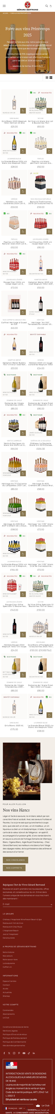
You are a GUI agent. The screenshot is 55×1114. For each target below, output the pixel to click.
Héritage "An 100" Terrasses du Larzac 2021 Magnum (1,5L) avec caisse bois (41, 323)
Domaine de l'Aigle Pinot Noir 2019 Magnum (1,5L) (40, 404)
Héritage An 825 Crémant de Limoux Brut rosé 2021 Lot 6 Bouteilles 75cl (40, 484)
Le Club (6, 1017)
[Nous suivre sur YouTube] (24, 1053)
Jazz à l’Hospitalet (10, 934)
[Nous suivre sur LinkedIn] (33, 1053)
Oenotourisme (9, 938)
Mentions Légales (10, 1031)
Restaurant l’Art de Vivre (13, 923)
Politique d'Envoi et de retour (15, 1034)
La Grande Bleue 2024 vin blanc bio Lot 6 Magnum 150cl (14, 565)
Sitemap (6, 996)
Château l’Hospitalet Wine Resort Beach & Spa (22, 919)
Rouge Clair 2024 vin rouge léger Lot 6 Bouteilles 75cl (14, 283)
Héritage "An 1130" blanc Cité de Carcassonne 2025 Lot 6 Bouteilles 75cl (40, 525)
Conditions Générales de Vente (16, 1027)
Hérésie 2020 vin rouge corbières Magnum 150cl (40, 363)
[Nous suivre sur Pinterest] (19, 1053)
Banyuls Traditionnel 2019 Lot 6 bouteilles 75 (40, 202)
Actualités (7, 992)
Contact (6, 985)
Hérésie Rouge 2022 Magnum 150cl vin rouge (14, 645)
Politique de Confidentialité (14, 1042)
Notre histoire (8, 952)
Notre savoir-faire (10, 959)
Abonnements (9, 1014)
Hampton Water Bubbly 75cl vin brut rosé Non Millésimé (14, 363)
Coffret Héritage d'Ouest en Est (14, 323)
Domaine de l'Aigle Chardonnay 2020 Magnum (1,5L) (14, 404)
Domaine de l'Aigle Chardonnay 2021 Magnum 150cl (14, 686)
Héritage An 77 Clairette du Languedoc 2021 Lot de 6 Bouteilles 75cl (14, 484)
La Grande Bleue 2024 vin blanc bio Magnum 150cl (14, 162)
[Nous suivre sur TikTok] (29, 1053)
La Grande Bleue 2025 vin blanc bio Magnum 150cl (41, 726)
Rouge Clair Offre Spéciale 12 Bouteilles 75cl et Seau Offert (14, 605)
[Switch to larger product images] (47, 77)
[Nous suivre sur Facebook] (4, 1053)
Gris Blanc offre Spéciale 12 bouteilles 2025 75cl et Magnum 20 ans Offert (40, 645)
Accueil (5, 13)
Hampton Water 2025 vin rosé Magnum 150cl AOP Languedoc (40, 283)
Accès (5, 988)
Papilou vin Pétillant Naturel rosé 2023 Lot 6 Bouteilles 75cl (14, 243)
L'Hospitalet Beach (11, 930)
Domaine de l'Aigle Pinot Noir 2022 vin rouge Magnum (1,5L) (40, 686)
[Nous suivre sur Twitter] (9, 1053)
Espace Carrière (9, 981)
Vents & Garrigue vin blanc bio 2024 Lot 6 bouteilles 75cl (14, 444)
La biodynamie (9, 963)
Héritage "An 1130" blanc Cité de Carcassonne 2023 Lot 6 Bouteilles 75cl (40, 565)
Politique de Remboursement (15, 1038)
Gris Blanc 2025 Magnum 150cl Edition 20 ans (14, 122)
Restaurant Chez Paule (12, 927)
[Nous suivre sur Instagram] (14, 1053)
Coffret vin (7, 967)
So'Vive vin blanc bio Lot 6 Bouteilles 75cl (40, 122)
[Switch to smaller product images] (51, 77)
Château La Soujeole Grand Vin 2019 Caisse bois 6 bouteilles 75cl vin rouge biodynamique (41, 444)
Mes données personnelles (14, 1045)
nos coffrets (14, 868)
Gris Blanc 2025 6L (14, 725)
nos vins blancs (15, 860)
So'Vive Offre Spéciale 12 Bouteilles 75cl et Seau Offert (41, 605)
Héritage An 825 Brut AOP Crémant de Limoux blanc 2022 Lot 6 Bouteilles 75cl (14, 525)
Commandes (8, 1010)
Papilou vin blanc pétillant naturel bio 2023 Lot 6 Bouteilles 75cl (41, 162)
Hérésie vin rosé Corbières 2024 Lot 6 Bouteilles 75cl (14, 202)
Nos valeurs (7, 956)
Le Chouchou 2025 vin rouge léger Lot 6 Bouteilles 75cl (40, 243)
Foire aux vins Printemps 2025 (20, 13)
